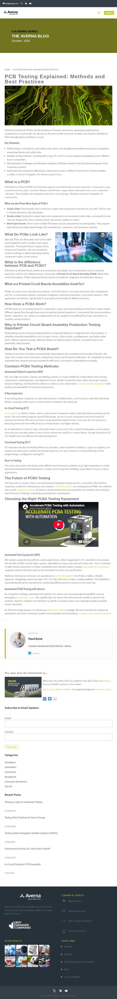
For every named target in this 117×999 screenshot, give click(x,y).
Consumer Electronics (16, 782)
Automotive (10, 772)
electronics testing (57, 610)
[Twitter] (22, 3)
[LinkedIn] (26, 3)
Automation (10, 767)
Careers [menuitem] (68, 954)
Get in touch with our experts (57, 689)
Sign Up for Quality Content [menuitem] (79, 962)
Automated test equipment (96, 566)
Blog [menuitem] (66, 969)
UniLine (106, 681)
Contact (109, 12)
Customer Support (77, 931)
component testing (25, 489)
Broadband (10, 777)
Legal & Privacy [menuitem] (72, 977)
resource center (103, 689)
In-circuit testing (13, 413)
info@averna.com (77, 911)
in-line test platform (64, 576)
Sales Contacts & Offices (80, 921)
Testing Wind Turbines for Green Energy (25, 817)
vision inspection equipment (90, 383)
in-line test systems (63, 486)
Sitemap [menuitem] (68, 946)
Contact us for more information (94, 613)
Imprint (73, 995)
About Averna (74, 901)
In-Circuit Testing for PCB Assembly (23, 864)
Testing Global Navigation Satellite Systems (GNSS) (31, 833)
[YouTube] (30, 3)
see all (8, 786)
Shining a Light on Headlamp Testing (23, 802)
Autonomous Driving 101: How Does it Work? (28, 849)
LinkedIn (35, 653)
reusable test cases (24, 597)
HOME (7, 69)
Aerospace (10, 762)
